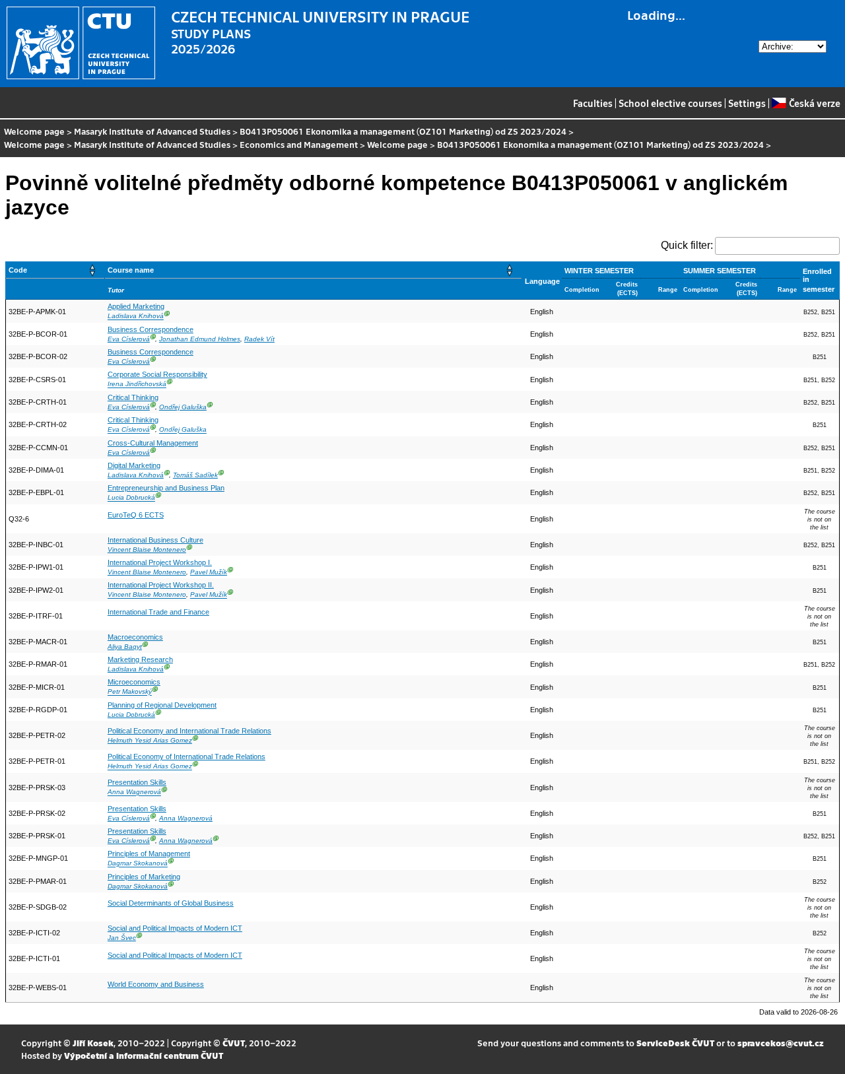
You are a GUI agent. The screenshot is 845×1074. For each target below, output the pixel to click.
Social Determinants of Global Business (171, 903)
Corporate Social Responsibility (157, 374)
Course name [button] (131, 270)
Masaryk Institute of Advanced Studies (152, 131)
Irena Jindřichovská (137, 384)
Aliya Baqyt (125, 646)
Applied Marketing (136, 306)
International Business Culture (155, 540)
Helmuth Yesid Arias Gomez (150, 740)
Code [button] (18, 270)
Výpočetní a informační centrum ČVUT (143, 1055)
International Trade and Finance (158, 612)
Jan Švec (122, 937)
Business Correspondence (150, 329)
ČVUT (233, 1043)
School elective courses (670, 103)
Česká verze (814, 103)
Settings (747, 103)
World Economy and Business (156, 984)
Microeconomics (134, 682)
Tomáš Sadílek (195, 475)
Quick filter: (687, 245)
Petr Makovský (130, 692)
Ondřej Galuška (183, 407)
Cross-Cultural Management (153, 443)
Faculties (593, 103)
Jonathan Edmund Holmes (199, 339)
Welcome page (34, 131)
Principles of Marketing (144, 877)
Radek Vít (259, 339)
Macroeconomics (135, 637)
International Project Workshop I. (160, 562)
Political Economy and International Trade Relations (189, 731)
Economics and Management (299, 144)
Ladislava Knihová (136, 316)
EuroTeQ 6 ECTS (136, 515)
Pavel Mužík (208, 572)
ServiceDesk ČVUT (675, 1043)
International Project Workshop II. (161, 585)
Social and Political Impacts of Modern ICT (175, 928)
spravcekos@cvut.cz (780, 1043)
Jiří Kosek (93, 1043)
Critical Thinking (133, 397)
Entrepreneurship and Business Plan (166, 488)
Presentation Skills (137, 782)
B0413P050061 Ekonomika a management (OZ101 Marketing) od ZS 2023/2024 (403, 131)
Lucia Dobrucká (131, 498)
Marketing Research (140, 659)
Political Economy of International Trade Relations (186, 756)
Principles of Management (149, 853)
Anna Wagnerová (134, 792)
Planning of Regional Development (162, 705)
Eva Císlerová (129, 339)
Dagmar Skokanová (138, 863)
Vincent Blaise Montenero (147, 549)
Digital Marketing (134, 465)
